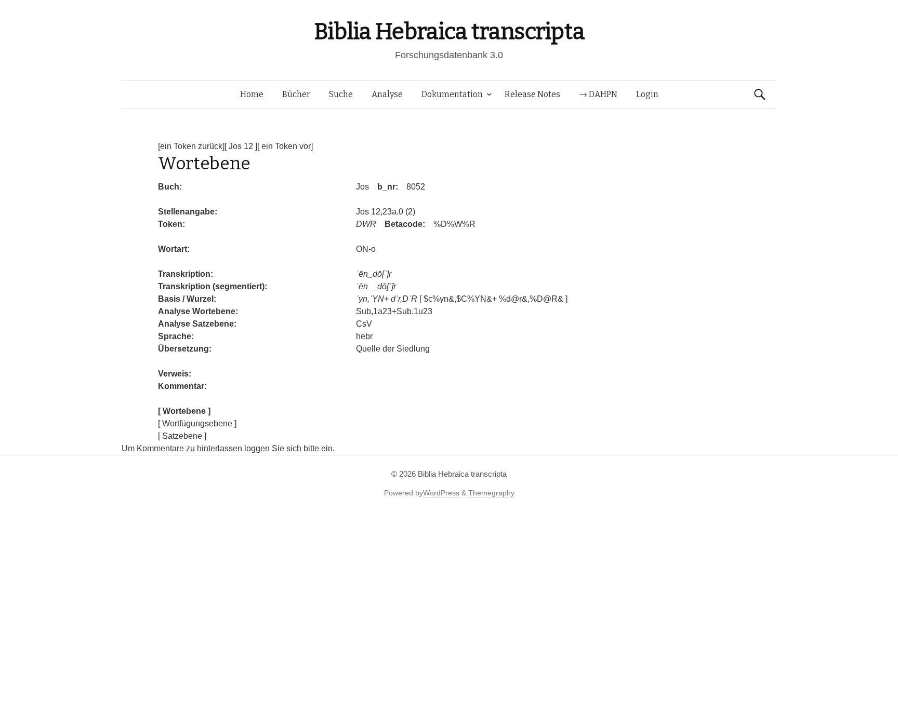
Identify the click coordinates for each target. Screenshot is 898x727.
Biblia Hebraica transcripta (449, 31)
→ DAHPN (598, 94)
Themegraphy (491, 493)
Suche (341, 94)
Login (647, 94)
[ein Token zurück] (191, 146)
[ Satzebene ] (182, 436)
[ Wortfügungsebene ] (197, 423)
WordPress (441, 493)
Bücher (296, 94)
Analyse (387, 94)
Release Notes (532, 94)
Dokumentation (452, 94)
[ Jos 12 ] (240, 146)
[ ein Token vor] (285, 146)
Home (251, 94)
